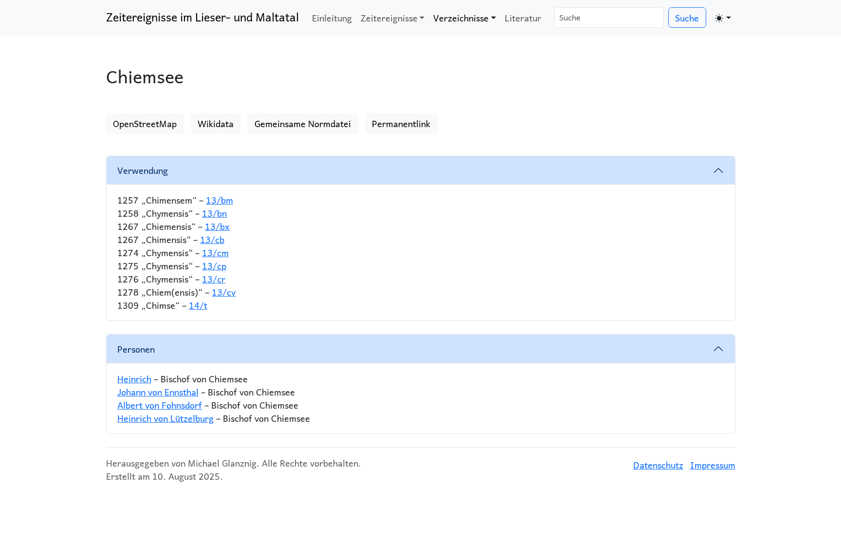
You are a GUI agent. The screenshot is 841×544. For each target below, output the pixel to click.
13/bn (214, 213)
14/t (198, 305)
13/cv (224, 292)
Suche (687, 18)
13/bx (217, 226)
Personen (136, 349)
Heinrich (134, 379)
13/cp (214, 266)
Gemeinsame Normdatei (303, 123)
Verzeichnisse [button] (461, 18)
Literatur (523, 18)
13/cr (213, 279)
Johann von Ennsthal (158, 392)
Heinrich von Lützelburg (165, 418)
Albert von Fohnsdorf (159, 405)
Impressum (712, 465)
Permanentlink (401, 123)
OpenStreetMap (145, 123)
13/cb (212, 239)
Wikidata (216, 123)
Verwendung (142, 170)
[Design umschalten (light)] (723, 17)
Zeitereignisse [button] (389, 18)
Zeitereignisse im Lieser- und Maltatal (202, 17)
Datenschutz (658, 465)
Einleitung (332, 18)
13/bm (219, 200)
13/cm (215, 252)
